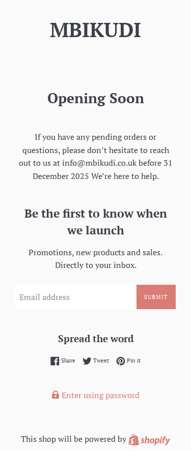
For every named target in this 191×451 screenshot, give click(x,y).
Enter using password (100, 395)
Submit (156, 296)
